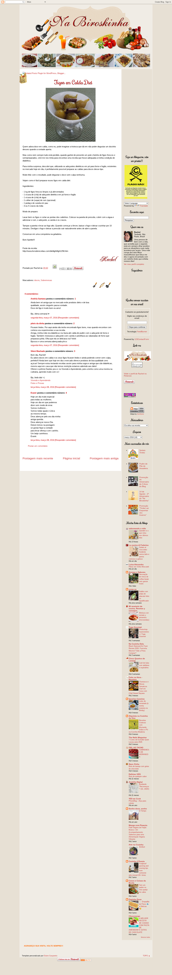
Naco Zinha (134, 764)
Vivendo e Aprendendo (40, 380)
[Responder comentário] (68, 317)
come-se (133, 589)
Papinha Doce (135, 899)
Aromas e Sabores (137, 572)
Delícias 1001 (135, 774)
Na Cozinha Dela (136, 644)
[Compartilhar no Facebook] (68, 268)
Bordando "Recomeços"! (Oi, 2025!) (144, 786)
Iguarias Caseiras (137, 699)
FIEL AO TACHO (136, 747)
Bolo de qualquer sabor (138, 776)
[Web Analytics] (85, 960)
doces (37, 280)
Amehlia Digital (136, 782)
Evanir (34, 393)
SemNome (140, 414)
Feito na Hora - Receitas (135, 678)
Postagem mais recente (38, 458)
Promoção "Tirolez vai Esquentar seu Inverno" (144, 510)
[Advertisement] (137, 111)
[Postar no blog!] (63, 268)
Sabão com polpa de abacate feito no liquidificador (144, 596)
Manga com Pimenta (138, 825)
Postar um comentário (37, 446)
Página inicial (71, 458)
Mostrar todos (145, 937)
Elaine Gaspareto (50, 956)
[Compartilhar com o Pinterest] (70, 268)
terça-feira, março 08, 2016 (43, 387)
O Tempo (142, 811)
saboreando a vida (137, 528)
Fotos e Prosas (37, 383)
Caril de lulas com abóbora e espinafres (144, 665)
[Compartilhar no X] (65, 268)
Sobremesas (46, 280)
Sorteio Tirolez (142, 451)
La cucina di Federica (138, 545)
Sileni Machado (38, 351)
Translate (144, 206)
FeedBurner (142, 331)
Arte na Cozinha (136, 845)
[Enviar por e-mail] (60, 268)
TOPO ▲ (146, 956)
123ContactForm (142, 339)
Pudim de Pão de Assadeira (143, 466)
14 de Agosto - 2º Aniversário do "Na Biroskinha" (144, 496)
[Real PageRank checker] (130, 397)
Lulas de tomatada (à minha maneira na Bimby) (143, 705)
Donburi (142, 847)
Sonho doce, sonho (138, 809)
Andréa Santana (38, 299)
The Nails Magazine (138, 737)
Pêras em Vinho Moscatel (139, 567)
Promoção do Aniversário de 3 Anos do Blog (144, 481)
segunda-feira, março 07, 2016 (44, 317)
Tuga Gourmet (135, 627)
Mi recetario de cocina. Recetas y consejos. (137, 608)
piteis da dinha (37, 323)
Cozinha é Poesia (137, 861)
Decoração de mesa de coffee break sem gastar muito (144, 579)
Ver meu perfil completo (134, 264)
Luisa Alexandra (136, 564)
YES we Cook (135, 799)
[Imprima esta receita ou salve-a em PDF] (55, 268)
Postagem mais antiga (104, 458)
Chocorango (134, 916)
